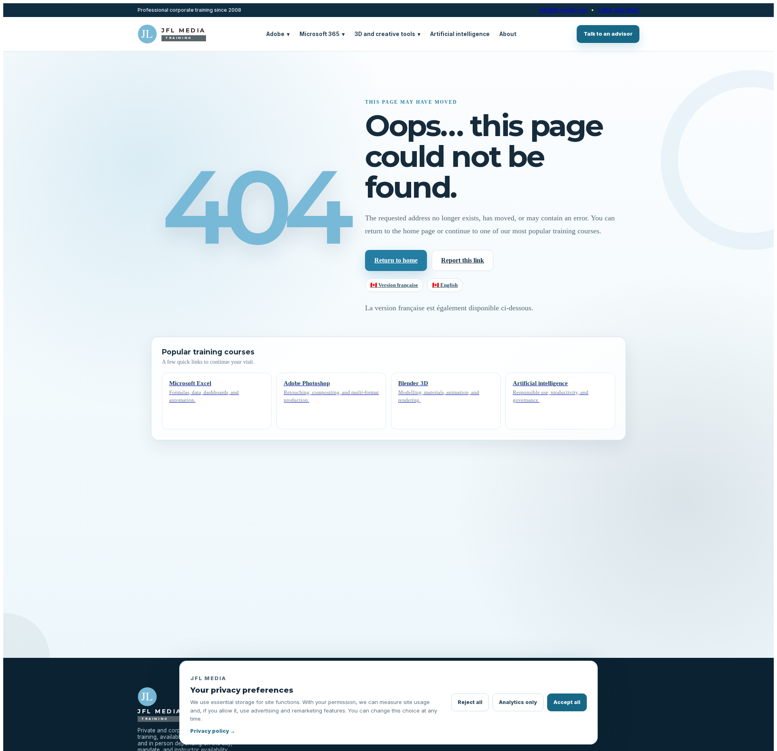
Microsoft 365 (322, 34)
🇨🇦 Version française (394, 285)
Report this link (462, 260)
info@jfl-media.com (563, 10)
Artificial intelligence (460, 34)
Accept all (567, 702)
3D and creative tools (387, 34)
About (507, 34)
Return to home (396, 260)
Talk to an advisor (608, 33)
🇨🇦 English (445, 285)
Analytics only (518, 702)
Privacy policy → (212, 731)
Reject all (470, 702)
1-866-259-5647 (618, 10)
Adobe (278, 34)
